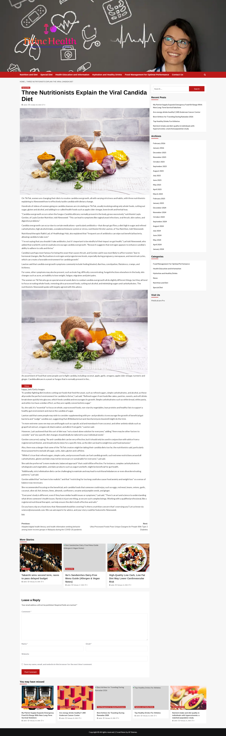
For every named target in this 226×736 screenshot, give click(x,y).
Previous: (52, 527)
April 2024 (157, 244)
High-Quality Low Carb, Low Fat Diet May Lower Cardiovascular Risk (127, 578)
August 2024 (158, 226)
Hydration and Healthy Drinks (107, 74)
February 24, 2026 (35, 720)
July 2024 (157, 231)
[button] (204, 75)
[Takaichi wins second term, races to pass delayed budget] (41, 558)
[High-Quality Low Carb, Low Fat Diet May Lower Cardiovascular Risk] (128, 558)
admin (26, 105)
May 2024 (157, 240)
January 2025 (158, 203)
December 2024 (159, 208)
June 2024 (157, 235)
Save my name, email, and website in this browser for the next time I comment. (58, 664)
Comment (26, 611)
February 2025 (159, 198)
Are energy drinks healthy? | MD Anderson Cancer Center (176, 112)
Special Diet (46, 74)
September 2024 (160, 221)
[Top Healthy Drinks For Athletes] (151, 698)
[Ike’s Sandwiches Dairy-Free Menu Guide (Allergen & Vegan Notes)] (85, 558)
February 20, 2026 (35, 581)
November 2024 (159, 212)
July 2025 (157, 175)
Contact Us (177, 74)
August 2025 (158, 171)
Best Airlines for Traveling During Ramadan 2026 (173, 117)
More (26, 386)
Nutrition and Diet (29, 74)
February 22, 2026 (148, 715)
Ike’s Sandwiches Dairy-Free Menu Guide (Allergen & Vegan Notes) (82, 578)
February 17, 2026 (78, 585)
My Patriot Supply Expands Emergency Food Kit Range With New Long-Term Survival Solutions (177, 106)
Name (25, 644)
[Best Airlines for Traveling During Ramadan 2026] (113, 698)
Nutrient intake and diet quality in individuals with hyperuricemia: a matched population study (173, 127)
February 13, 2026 (122, 585)
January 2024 (158, 249)
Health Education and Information (72, 74)
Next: (119, 527)
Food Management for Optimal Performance (147, 74)
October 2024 (159, 217)
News (155, 278)
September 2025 (160, 166)
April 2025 (157, 189)
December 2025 (159, 152)
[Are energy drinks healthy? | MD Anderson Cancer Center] (75, 698)
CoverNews (120, 732)
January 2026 (158, 148)
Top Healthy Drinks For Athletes (166, 121)
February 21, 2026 (185, 720)
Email (89, 644)
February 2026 (159, 143)
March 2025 (158, 194)
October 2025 (159, 162)
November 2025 (159, 157)
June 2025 (157, 180)
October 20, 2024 (35, 105)
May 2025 (157, 185)
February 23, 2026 (72, 718)
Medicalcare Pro (158, 300)
